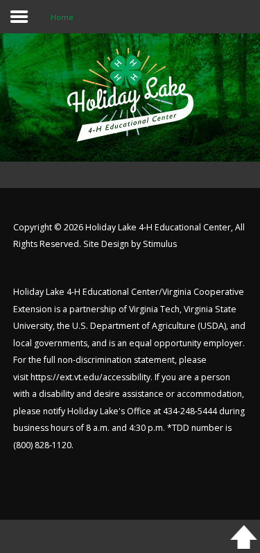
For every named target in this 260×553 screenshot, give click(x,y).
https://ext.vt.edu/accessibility (90, 377)
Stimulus (160, 244)
